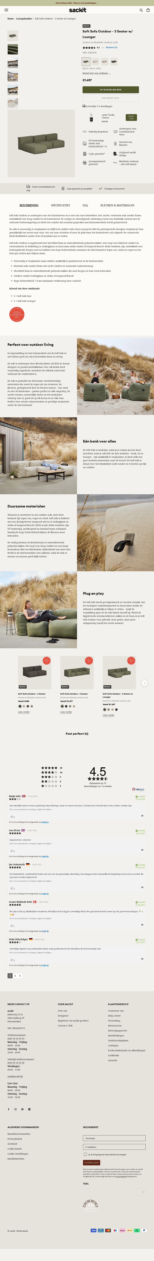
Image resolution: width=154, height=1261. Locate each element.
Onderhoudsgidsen (118, 1040)
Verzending (114, 1020)
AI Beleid (12, 1143)
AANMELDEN (92, 1162)
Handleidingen (116, 1035)
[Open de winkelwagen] (148, 10)
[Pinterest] (22, 1109)
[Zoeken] (141, 10)
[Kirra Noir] (20, 706)
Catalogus (113, 1045)
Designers (63, 1015)
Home (11, 18)
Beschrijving (29, 205)
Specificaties (60, 205)
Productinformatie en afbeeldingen (126, 1050)
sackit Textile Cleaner (108, 116)
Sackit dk (45, 856)
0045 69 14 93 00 (16, 1062)
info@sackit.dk (15, 1076)
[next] (144, 683)
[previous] (9, 683)
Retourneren (115, 1025)
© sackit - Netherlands (18, 1231)
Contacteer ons (116, 1010)
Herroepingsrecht (117, 1030)
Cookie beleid (15, 1148)
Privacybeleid (15, 1138)
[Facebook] (9, 1109)
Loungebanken (24, 18)
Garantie (112, 1060)
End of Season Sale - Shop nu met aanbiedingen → (77, 3)
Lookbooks (113, 1055)
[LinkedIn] (29, 1109)
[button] (114, 1206)
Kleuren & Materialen (117, 205)
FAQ (85, 205)
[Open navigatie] (6, 10)
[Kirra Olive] (28, 706)
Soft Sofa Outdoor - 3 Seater (74, 694)
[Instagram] (15, 1109)
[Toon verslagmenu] (142, 816)
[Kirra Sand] (32, 706)
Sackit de (45, 893)
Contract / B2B (65, 1025)
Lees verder (24, 711)
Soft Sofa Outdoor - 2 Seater (31, 694)
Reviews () (111, 47)
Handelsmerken (16, 1158)
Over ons (62, 1010)
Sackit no (45, 822)
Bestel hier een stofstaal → (97, 73)
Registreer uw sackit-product (73, 1020)
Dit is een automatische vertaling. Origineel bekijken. (30, 809)
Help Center (114, 1015)
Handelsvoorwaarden (19, 1133)
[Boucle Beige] (24, 706)
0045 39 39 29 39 (16, 1038)
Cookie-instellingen (18, 1153)
